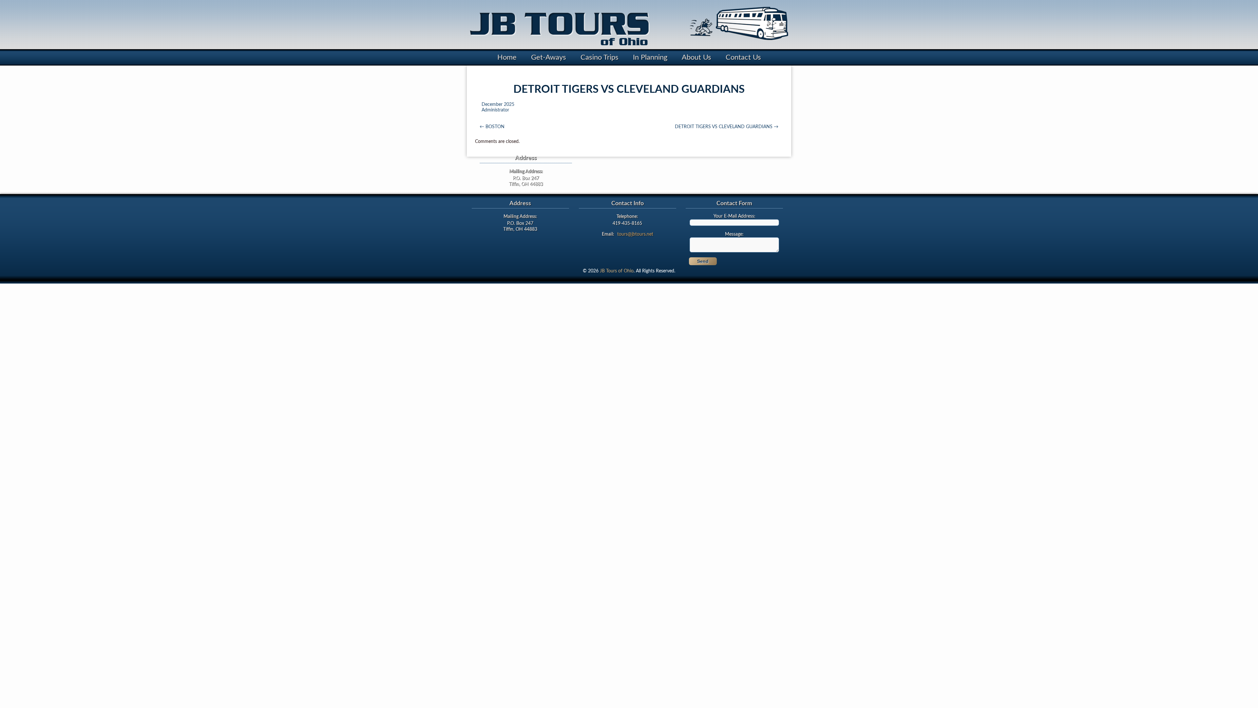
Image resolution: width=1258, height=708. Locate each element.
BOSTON (492, 127)
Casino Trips (600, 57)
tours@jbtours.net (635, 234)
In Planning (650, 57)
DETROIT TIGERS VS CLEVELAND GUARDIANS (726, 127)
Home (507, 57)
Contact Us (743, 57)
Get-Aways (548, 57)
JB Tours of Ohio (617, 271)
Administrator (495, 110)
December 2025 (498, 104)
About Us (696, 57)
